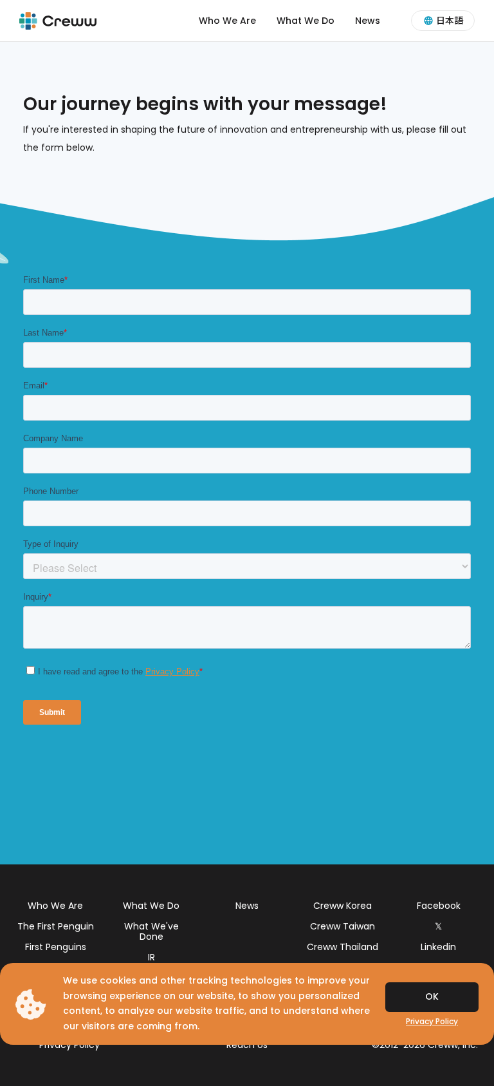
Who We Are (227, 20)
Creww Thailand (342, 946)
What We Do (305, 20)
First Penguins (55, 946)
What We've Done (151, 931)
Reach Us (247, 1045)
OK (432, 996)
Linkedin (438, 946)
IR (151, 957)
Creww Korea (342, 905)
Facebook (439, 905)
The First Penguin (55, 926)
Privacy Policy (69, 1045)
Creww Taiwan (342, 926)
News (367, 20)
